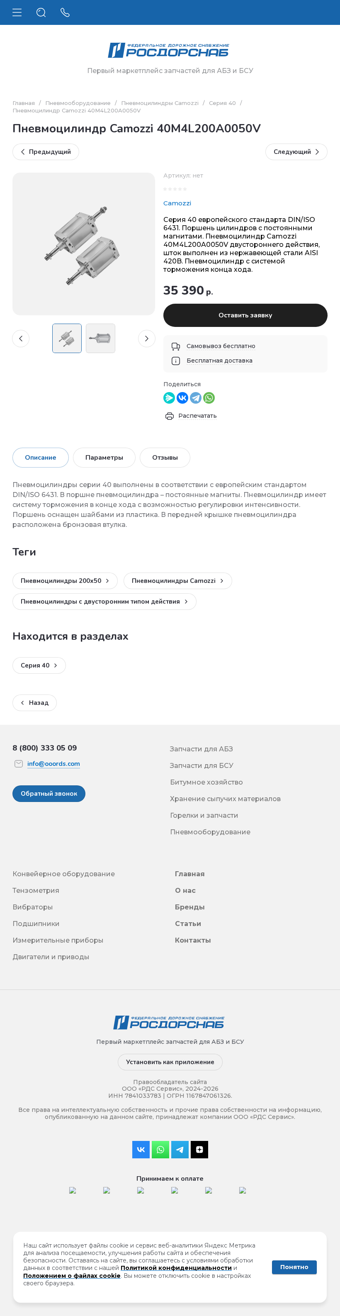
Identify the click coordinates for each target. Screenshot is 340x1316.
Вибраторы (32, 907)
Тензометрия (35, 890)
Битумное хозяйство (206, 782)
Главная (23, 103)
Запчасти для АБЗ (201, 749)
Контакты (193, 940)
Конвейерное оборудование (63, 874)
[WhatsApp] (209, 398)
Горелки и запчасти (204, 815)
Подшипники (36, 924)
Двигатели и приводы (51, 957)
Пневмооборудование (78, 103)
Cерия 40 (222, 103)
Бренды (190, 907)
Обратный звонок (49, 794)
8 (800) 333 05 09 (44, 748)
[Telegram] (196, 398)
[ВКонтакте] (182, 398)
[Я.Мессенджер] (169, 398)
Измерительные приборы (58, 940)
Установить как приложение (170, 1062)
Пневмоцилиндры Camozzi (160, 103)
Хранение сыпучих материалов (225, 799)
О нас (185, 890)
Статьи (188, 924)
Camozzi (177, 203)
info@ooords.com (53, 764)
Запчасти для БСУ (201, 766)
